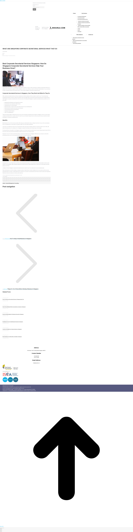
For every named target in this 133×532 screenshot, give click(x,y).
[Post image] (5, 305)
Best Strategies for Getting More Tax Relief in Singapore (12, 336)
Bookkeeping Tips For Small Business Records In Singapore (13, 321)
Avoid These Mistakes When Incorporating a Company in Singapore (14, 306)
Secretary (5, 176)
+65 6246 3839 (36, 356)
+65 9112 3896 (36, 357)
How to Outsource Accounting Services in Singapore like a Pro (13, 299)
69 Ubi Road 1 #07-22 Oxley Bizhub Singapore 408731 (36, 350)
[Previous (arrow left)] (0, 530)
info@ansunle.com (36, 4)
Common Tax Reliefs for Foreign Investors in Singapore (12, 329)
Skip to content (2, 0)
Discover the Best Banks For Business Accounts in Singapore (13, 314)
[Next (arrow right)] (1, 530)
